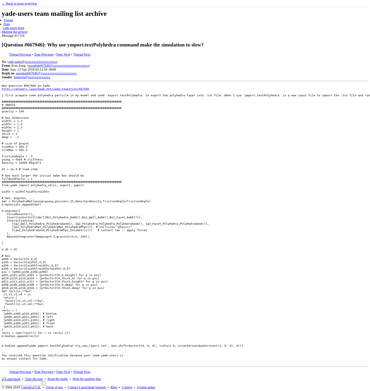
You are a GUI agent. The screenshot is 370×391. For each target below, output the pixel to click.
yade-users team (13, 28)
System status (146, 387)
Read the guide (58, 379)
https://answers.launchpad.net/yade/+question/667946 (45, 89)
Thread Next (81, 54)
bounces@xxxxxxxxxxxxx (32, 77)
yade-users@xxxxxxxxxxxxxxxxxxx (32, 62)
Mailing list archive (15, 32)
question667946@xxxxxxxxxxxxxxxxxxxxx (58, 65)
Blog (113, 387)
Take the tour (34, 379)
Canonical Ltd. (31, 387)
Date (6, 24)
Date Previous (43, 54)
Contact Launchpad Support (87, 387)
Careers (127, 387)
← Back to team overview (19, 3)
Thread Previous (20, 54)
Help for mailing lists (87, 379)
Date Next (63, 54)
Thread (8, 20)
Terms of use (54, 387)
